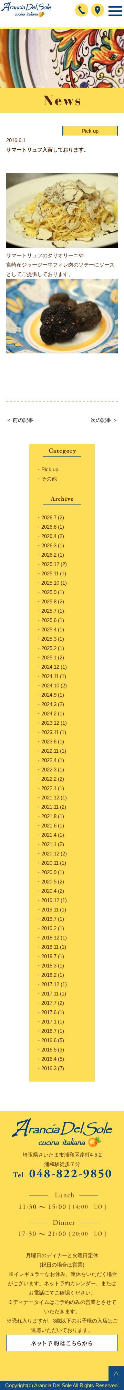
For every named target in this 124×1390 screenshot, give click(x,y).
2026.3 (48, 545)
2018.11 (50, 947)
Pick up (90, 131)
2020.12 (50, 853)
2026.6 (48, 527)
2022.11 (50, 751)
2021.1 (48, 844)
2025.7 (48, 611)
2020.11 (50, 863)
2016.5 (48, 1050)
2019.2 (48, 928)
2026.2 (48, 555)
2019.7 (48, 919)
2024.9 (48, 695)
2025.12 (50, 564)
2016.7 (48, 1031)
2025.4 (48, 629)
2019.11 (50, 909)
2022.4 (48, 760)
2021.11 (50, 807)
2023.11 (50, 732)
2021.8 (48, 816)
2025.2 (48, 648)
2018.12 (50, 937)
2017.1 (48, 1022)
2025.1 (48, 657)
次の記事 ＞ (104, 420)
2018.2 (48, 975)
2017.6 (48, 1012)
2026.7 (48, 517)
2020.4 (48, 891)
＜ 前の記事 (19, 420)
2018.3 (48, 966)
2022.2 (48, 779)
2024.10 (50, 685)
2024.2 (48, 713)
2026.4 (48, 536)
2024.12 (50, 667)
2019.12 (50, 900)
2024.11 (50, 676)
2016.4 (48, 1059)
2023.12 (50, 723)
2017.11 (50, 994)
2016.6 (48, 1040)
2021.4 (48, 835)
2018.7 (48, 956)
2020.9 (48, 872)
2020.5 (48, 881)
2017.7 (48, 1003)
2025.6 (48, 620)
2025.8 (48, 601)
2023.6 (48, 741)
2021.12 (50, 797)
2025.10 (50, 583)
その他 (49, 479)
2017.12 (50, 984)
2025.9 (48, 592)
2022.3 (48, 769)
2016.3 (48, 1068)
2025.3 (48, 639)
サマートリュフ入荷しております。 (47, 149)
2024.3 (48, 704)
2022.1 (48, 788)
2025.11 (50, 573)
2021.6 (48, 825)
